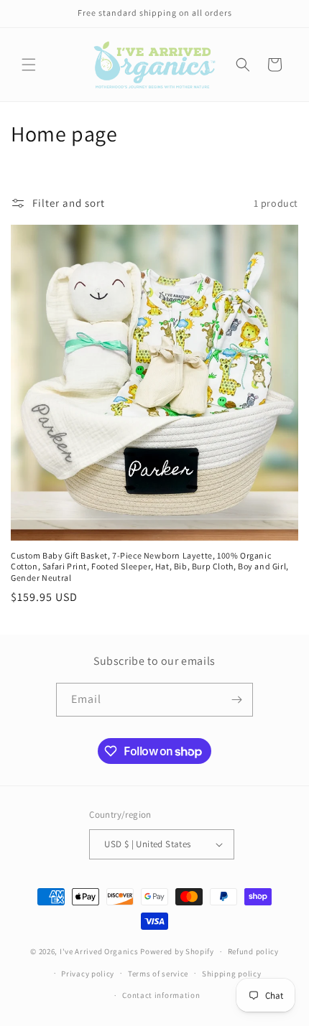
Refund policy (253, 951)
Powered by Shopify (177, 951)
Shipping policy (232, 974)
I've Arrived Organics (99, 951)
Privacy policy (87, 974)
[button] (29, 64)
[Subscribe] (236, 700)
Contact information (161, 995)
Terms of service (158, 974)
